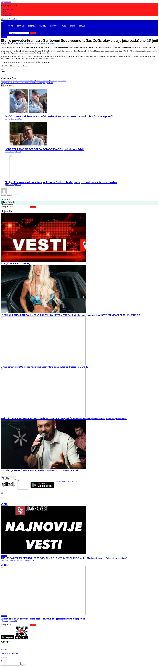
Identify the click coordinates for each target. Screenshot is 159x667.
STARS (64, 26)
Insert (23, 665)
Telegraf (18, 66)
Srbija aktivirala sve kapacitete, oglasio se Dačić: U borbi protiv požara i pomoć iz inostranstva (61, 182)
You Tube (8, 13)
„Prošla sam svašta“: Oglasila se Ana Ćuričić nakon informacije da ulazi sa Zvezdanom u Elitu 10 (44, 367)
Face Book (9, 11)
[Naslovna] (6, 26)
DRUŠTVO (54, 26)
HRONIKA (42, 26)
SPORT (72, 26)
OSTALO (82, 26)
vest (2, 69)
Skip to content (6, 2)
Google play (9, 9)
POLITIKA (31, 26)
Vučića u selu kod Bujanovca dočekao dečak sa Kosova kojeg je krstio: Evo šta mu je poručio (59, 116)
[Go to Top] (1, 660)
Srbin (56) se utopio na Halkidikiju (16, 263)
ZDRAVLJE (20, 26)
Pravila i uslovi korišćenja (9, 653)
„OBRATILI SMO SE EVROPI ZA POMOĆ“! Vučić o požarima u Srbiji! (44, 149)
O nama (4, 657)
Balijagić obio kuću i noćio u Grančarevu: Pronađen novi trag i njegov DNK (27, 83)
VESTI (10, 26)
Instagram (8, 15)
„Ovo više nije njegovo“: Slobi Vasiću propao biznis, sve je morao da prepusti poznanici (40, 470)
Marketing (4, 649)
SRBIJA (4, 37)
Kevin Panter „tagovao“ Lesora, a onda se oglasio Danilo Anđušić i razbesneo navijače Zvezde (33, 81)
